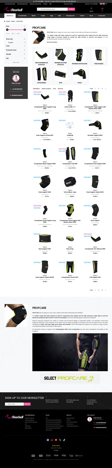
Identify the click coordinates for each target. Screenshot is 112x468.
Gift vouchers (28, 428)
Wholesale (27, 426)
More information (52, 42)
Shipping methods (29, 418)
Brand (8, 21)
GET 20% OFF (72, 1)
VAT (26, 424)
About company (71, 418)
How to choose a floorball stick (53, 420)
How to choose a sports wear (53, 424)
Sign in (27, 404)
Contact (45, 4)
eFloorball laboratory (22, 4)
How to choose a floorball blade (54, 422)
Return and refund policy (31, 422)
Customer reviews (56, 448)
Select (13, 21)
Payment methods (29, 420)
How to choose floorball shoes (53, 428)
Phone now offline (68, 4)
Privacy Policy (70, 424)
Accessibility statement (72, 426)
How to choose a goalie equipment (54, 426)
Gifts (50, 4)
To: (15, 33)
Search (71, 9)
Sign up (87, 4)
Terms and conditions (72, 422)
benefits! (95, 4)
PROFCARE (19, 21)
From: (8, 33)
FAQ (47, 418)
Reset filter (16, 62)
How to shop (49, 430)
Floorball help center (10, 4)
